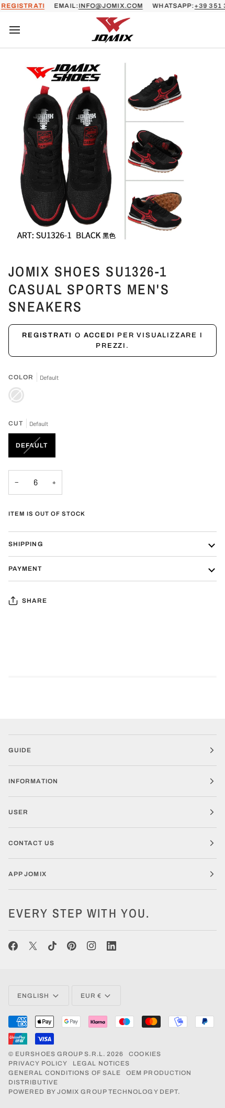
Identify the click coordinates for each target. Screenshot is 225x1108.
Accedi (99, 335)
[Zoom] (19, 227)
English (33, 995)
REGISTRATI (22, 5)
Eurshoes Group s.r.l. (60, 1054)
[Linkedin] (111, 946)
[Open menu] (24, 30)
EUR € (91, 995)
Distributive (33, 1082)
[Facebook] (13, 946)
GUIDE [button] (19, 750)
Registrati (47, 335)
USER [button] (18, 812)
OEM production (159, 1073)
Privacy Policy (38, 1063)
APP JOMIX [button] (27, 874)
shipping (25, 544)
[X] (33, 946)
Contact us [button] (31, 843)
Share (34, 600)
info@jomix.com (110, 5)
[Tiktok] (52, 946)
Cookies (145, 1054)
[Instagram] (91, 946)
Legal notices (101, 1063)
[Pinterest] (71, 946)
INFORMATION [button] (33, 781)
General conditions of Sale (64, 1073)
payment (25, 568)
